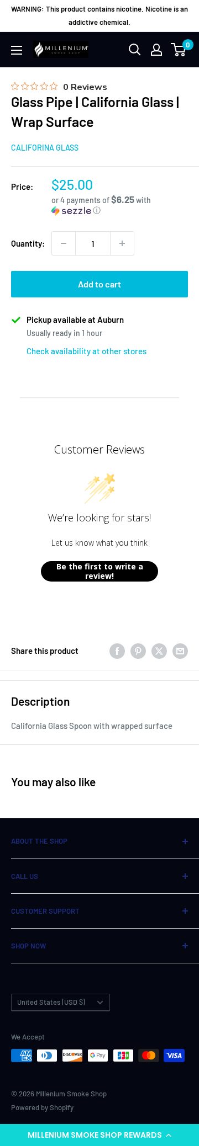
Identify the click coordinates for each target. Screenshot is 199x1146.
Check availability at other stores (86, 351)
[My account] (156, 50)
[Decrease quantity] (63, 243)
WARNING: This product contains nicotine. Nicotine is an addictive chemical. (99, 15)
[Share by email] (180, 650)
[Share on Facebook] (117, 650)
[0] (179, 49)
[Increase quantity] (122, 243)
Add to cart (99, 284)
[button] (99, 1135)
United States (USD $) (51, 1002)
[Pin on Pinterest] (138, 650)
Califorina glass (44, 147)
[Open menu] (16, 50)
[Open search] (135, 50)
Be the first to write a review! (99, 571)
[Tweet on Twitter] (159, 650)
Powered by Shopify (42, 1107)
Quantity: (28, 243)
